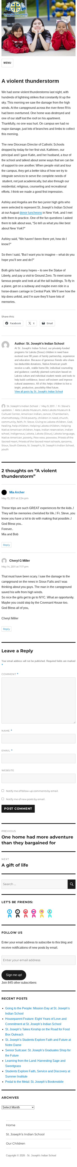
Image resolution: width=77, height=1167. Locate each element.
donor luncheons (31, 212)
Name (6, 730)
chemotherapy (10, 417)
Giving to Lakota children (50, 421)
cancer (47, 413)
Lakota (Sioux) (43, 433)
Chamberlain (60, 413)
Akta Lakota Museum (28, 409)
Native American (11, 437)
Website (7, 770)
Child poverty (29, 417)
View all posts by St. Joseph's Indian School (39, 391)
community (8, 421)
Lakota (30, 433)
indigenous (17, 433)
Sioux (4, 445)
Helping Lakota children (45, 425)
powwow (51, 437)
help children (20, 425)
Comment (10, 674)
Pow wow (39, 437)
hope (37, 429)
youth (5, 449)
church (63, 417)
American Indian (31, 413)
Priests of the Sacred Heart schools (39, 441)
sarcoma (66, 441)
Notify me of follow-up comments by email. (32, 790)
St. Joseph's (34, 445)
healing (6, 425)
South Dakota (17, 445)
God (69, 421)
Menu (7, 62)
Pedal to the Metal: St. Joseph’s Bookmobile (34, 1081)
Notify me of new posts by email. (25, 799)
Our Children (15, 1143)
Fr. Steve (29, 421)
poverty (27, 437)
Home (10, 1125)
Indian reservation (52, 429)
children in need (48, 417)
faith (20, 421)
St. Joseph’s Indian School (25, 1134)
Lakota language (63, 433)
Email (7, 750)
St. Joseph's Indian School (22, 406)
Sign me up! (14, 975)
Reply (6, 544)
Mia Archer (16, 492)
